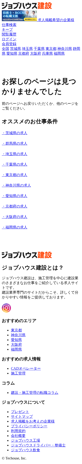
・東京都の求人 (14, 175)
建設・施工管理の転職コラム (34, 393)
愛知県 (11, 53)
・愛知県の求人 (14, 196)
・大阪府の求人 (14, 217)
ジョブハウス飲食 (25, 450)
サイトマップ (22, 416)
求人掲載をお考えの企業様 (33, 421)
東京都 (51, 49)
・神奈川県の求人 (16, 185)
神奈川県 (64, 49)
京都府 (23, 53)
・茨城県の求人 (14, 133)
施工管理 (18, 373)
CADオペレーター (26, 368)
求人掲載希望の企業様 (56, 20)
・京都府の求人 (14, 206)
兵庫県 (47, 53)
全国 (5, 49)
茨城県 (15, 49)
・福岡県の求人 (14, 227)
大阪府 (35, 53)
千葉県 (39, 49)
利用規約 (18, 431)
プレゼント (20, 412)
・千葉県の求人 (14, 164)
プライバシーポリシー (29, 426)
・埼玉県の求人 (14, 154)
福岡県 (59, 53)
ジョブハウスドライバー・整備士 (38, 445)
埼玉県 (27, 49)
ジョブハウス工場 (25, 440)
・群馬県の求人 (14, 143)
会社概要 (18, 436)
